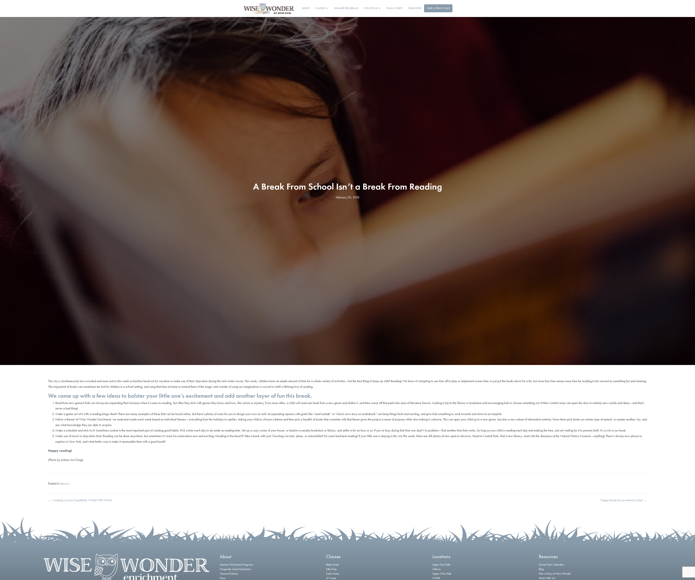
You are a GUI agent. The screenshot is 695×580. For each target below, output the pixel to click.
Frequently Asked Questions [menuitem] (235, 569)
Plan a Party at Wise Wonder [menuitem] (555, 573)
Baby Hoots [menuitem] (332, 564)
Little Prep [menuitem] (331, 569)
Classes (320, 8)
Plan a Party (395, 8)
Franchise (415, 8)
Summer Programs (346, 8)
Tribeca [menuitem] (436, 569)
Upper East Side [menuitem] (441, 564)
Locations (371, 8)
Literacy (65, 483)
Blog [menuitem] (541, 569)
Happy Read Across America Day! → (623, 500)
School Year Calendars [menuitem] (551, 564)
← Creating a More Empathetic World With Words (80, 500)
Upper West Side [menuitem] (441, 573)
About (306, 8)
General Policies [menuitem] (229, 573)
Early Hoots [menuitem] (332, 573)
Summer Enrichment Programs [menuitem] (236, 564)
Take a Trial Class (438, 8)
